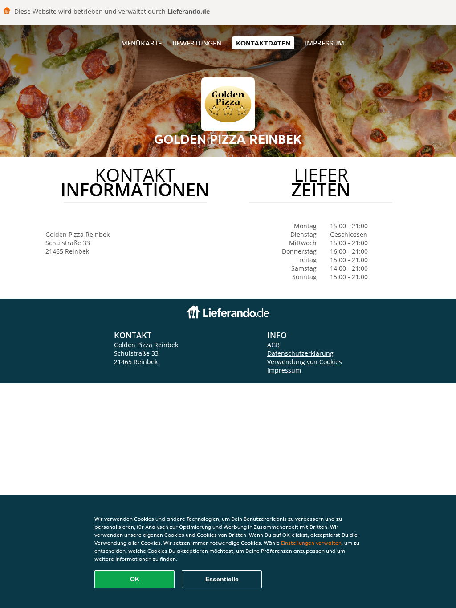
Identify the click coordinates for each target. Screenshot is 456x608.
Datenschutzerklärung (300, 353)
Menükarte (141, 43)
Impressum (324, 43)
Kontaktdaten (263, 43)
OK (134, 579)
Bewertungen (196, 43)
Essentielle (222, 579)
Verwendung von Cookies (304, 361)
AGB (273, 344)
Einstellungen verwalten (311, 542)
